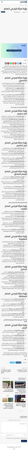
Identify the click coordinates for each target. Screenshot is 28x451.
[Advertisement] (14, 28)
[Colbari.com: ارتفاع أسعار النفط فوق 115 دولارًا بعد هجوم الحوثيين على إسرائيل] (7, 398)
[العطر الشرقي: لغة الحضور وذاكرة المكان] (7, 384)
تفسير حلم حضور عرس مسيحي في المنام (22, 370)
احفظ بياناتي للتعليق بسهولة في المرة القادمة (16, 438)
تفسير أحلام (3, 12)
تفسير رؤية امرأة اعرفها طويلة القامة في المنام (15, 320)
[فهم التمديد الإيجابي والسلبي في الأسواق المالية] (20, 398)
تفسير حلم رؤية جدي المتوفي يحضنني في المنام (6, 371)
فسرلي (3, 73)
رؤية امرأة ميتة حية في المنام (15, 203)
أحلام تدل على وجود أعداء (16, 107)
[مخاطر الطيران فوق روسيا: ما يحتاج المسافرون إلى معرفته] (20, 384)
